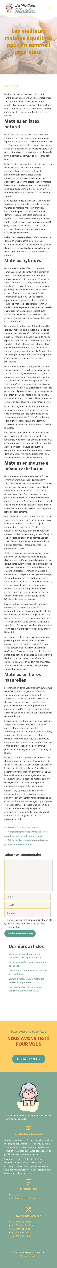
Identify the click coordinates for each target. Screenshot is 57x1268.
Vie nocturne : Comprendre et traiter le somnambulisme (28, 972)
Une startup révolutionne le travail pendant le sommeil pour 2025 (25, 989)
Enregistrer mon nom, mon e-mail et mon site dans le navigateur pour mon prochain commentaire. (29, 923)
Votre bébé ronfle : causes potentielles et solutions (28, 964)
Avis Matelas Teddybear (23, 1225)
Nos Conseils (33, 828)
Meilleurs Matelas (16, 828)
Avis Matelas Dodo (20, 1229)
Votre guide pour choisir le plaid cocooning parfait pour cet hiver (25, 956)
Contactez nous (28, 1059)
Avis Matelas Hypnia (21, 1236)
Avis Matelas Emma (21, 1222)
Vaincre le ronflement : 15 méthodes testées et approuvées (26, 981)
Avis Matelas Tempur (21, 1232)
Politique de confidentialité (24, 1198)
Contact (15, 1195)
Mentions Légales (28, 1256)
